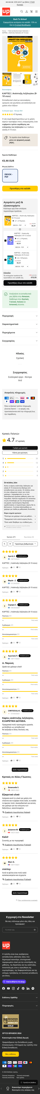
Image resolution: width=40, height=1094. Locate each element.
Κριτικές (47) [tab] (11, 537)
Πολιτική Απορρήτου (8, 1076)
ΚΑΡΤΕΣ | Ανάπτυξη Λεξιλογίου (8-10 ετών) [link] (23, 217)
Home (4, 31)
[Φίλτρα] (10, 544)
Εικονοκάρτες (7, 89)
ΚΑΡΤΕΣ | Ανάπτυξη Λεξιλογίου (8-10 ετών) (15, 33)
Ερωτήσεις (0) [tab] (29, 537)
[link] (7, 221)
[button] (31, 11)
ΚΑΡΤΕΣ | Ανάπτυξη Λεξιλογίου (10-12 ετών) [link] (22, 234)
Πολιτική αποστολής (8, 1078)
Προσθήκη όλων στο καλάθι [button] (20, 282)
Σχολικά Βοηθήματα (23, 25)
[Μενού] (36, 11)
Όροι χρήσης (20, 1078)
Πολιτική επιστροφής (23, 1076)
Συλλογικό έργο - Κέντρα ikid (12, 111)
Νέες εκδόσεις (10, 1054)
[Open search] (4, 544)
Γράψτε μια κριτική (20, 448)
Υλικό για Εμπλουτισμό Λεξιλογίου (18, 31)
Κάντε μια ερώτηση (20, 452)
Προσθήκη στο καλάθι (20, 188)
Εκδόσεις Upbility (12, 1072)
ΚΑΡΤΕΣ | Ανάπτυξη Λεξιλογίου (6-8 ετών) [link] (21, 254)
